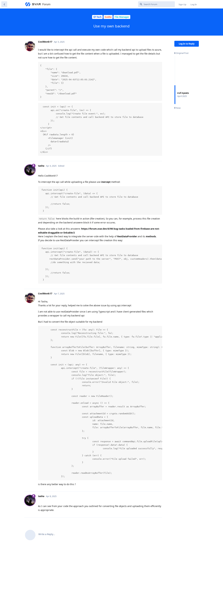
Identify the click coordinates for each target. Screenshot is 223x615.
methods (151, 236)
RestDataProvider (127, 236)
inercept (106, 181)
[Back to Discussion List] (4, 4)
